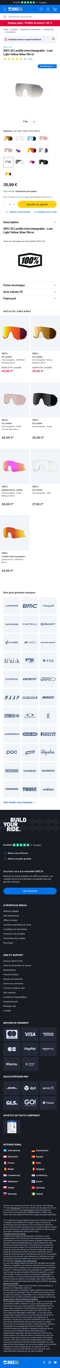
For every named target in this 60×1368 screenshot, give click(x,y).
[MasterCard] (11, 1034)
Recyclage (8, 943)
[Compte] (48, 9)
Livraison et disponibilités (14, 997)
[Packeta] (48, 1103)
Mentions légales (11, 911)
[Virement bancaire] (30, 1064)
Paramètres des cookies (14, 938)
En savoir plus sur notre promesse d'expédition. (29, 1298)
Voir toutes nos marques (18, 802)
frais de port (15, 1208)
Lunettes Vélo (48, 29)
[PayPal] (30, 1049)
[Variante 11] (32, 162)
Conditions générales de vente (17, 924)
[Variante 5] (8, 150)
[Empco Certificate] (11, 1127)
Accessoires (10, 32)
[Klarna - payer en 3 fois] (11, 1064)
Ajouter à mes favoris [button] (20, 212)
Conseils (7, 1010)
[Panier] (55, 9)
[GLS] (11, 1103)
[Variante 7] (32, 150)
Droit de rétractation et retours (17, 965)
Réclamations (9, 970)
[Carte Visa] (30, 1034)
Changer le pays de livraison (14, 1234)
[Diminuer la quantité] (6, 204)
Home (5, 29)
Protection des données (14, 933)
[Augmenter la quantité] (13, 204)
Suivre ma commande (13, 983)
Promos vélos (15, 22)
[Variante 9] (8, 162)
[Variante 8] (44, 150)
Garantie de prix (10, 1001)
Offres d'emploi (10, 920)
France (49, 197)
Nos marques (9, 992)
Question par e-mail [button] (47, 212)
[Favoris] (41, 9)
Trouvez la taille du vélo (14, 988)
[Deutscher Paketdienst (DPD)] (30, 1088)
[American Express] (48, 1034)
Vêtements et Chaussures (31, 29)
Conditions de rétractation (15, 929)
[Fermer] (53, 39)
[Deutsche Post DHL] (11, 1088)
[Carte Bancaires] (11, 1049)
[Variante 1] (8, 138)
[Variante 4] (44, 138)
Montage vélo (9, 1006)
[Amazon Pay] (48, 1049)
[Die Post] (48, 1088)
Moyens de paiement (13, 979)
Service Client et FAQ (13, 961)
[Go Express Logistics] (30, 1103)
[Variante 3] (32, 138)
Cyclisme (14, 29)
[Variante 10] (20, 162)
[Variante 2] (20, 138)
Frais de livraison (11, 974)
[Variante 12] (44, 162)
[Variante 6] (20, 150)
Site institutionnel (11, 915)
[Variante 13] (8, 174)
